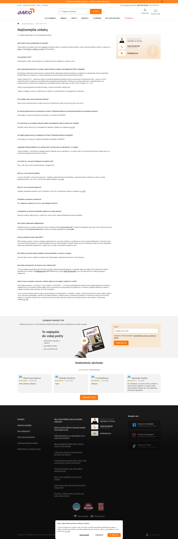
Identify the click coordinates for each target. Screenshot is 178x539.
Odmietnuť (99, 535)
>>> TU (67, 531)
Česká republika (83, 516)
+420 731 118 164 (133, 46)
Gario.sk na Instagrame (147, 435)
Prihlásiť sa (121, 343)
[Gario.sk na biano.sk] (101, 507)
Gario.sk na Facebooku (147, 425)
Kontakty (45, 5)
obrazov (45, 47)
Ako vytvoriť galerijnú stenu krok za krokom (67, 478)
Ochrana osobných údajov (27, 443)
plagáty (29, 49)
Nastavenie (84, 535)
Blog (38, 5)
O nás (19, 5)
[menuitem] (50, 18)
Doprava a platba (29, 5)
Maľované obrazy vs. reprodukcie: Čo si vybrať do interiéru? (69, 437)
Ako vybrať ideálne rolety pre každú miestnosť (68, 420)
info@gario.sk (40, 271)
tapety (19, 49)
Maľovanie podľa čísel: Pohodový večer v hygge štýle (70, 486)
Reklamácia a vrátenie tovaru (29, 449)
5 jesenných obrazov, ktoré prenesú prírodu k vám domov (68, 453)
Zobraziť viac (89, 397)
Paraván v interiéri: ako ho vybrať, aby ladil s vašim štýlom (69, 495)
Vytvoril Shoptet (155, 535)
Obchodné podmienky (26, 437)
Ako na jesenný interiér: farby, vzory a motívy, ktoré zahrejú (69, 445)
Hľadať (96, 11)
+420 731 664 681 (69, 271)
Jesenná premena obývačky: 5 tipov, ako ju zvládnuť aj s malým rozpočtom (70, 461)
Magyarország (100, 516)
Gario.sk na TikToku (147, 446)
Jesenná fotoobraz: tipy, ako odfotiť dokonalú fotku (68, 470)
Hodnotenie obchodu (89, 363)
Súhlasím (115, 535)
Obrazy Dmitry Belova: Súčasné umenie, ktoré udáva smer (70, 428)
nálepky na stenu (38, 49)
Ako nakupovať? (23, 431)
